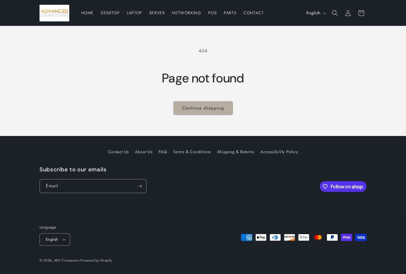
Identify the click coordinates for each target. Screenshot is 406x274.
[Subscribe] (139, 186)
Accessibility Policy (279, 152)
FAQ (163, 152)
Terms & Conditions (192, 152)
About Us (143, 152)
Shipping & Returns (235, 152)
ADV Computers (66, 260)
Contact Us (118, 152)
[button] (335, 13)
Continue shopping (203, 108)
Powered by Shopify (96, 260)
